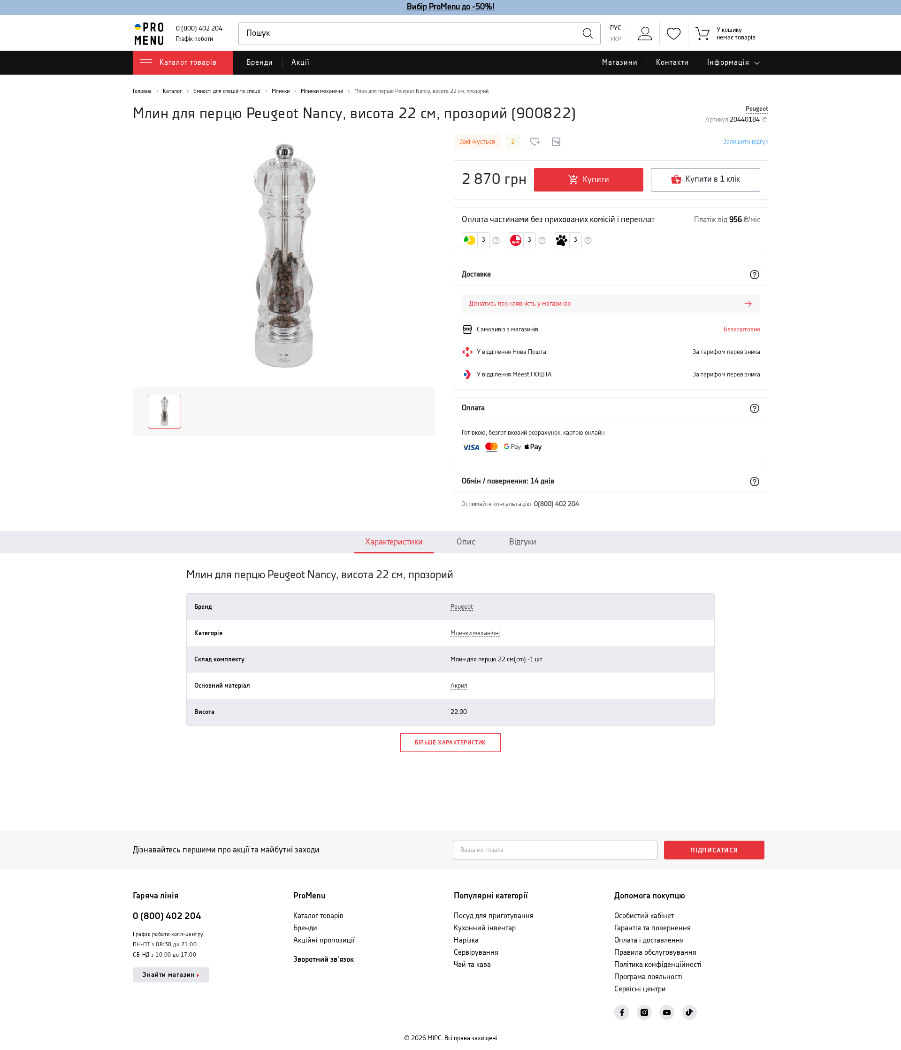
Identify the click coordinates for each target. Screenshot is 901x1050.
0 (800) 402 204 (199, 28)
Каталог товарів (318, 916)
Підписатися (714, 850)
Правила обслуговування (655, 952)
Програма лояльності (648, 977)
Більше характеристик (450, 742)
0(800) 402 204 (556, 504)
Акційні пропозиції (324, 940)
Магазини (620, 62)
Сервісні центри (640, 989)
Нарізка (466, 940)
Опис (466, 542)
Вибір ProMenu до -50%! (451, 7)
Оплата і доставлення (649, 940)
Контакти (672, 62)
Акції (300, 62)
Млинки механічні (475, 633)
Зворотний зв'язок (323, 959)
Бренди (259, 62)
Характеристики (394, 542)
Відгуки (522, 542)
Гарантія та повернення (652, 928)
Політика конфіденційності (658, 964)
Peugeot (757, 109)
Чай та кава (472, 964)
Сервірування (476, 952)
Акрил (458, 685)
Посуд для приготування (494, 916)
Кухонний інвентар (485, 928)
